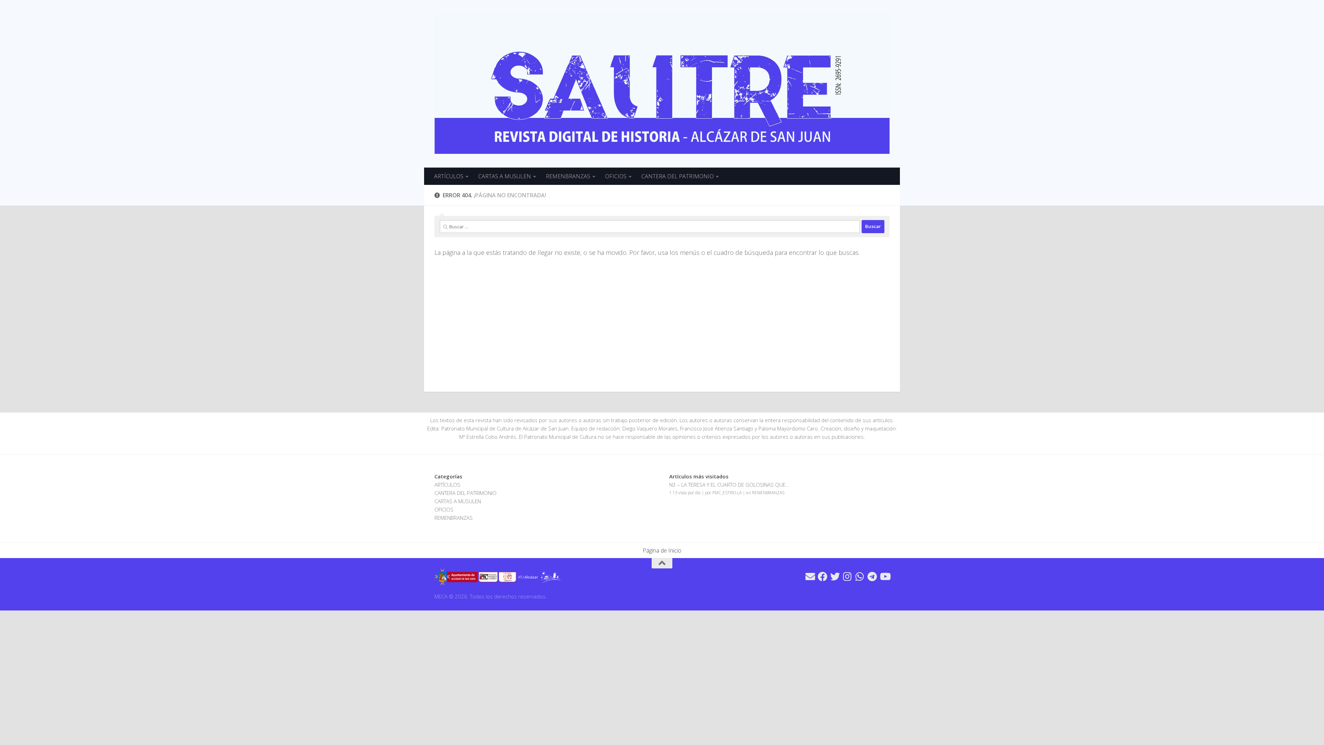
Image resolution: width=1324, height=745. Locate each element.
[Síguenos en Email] (810, 577)
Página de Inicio (662, 550)
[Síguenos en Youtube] (885, 577)
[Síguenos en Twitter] (835, 577)
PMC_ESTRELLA (727, 493)
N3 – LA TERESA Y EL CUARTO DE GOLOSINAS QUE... (729, 484)
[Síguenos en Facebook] (823, 577)
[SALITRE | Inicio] (662, 84)
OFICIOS (615, 176)
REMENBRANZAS (568, 176)
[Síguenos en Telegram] (872, 577)
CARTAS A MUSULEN (504, 176)
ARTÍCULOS (448, 176)
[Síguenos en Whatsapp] (860, 577)
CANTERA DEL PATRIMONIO (677, 176)
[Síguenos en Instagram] (847, 577)
